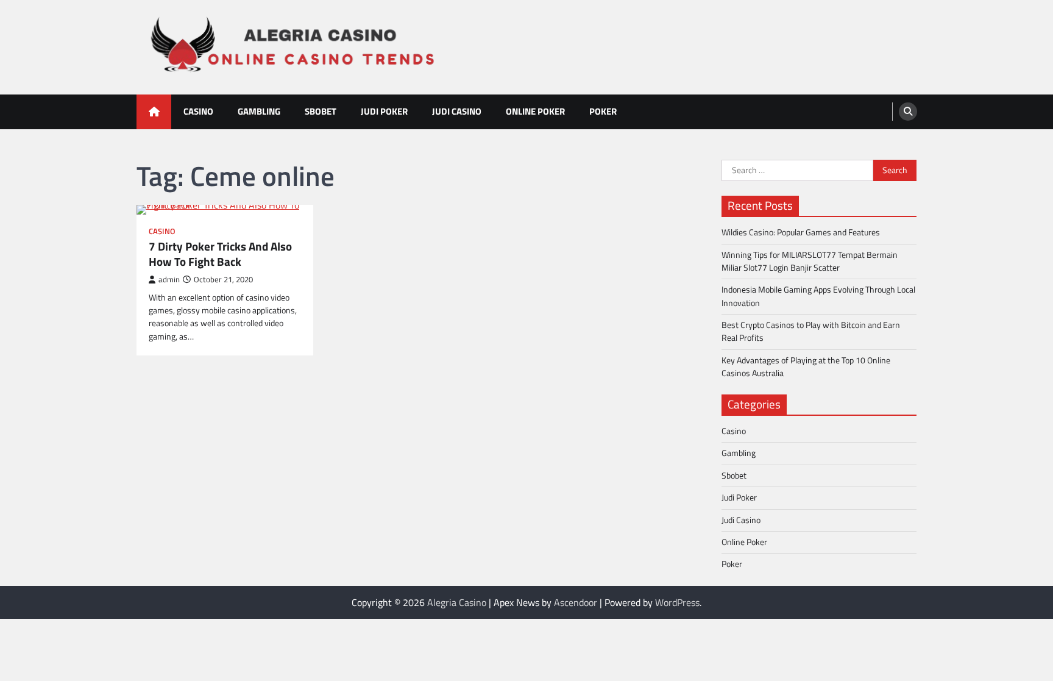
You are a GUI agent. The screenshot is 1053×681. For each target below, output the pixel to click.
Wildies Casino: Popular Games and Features (801, 232)
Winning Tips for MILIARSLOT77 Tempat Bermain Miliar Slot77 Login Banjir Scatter (810, 261)
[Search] (908, 111)
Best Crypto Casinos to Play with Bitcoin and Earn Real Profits (811, 331)
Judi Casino (456, 111)
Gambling (259, 111)
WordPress (677, 602)
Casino (198, 111)
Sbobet (320, 111)
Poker (603, 111)
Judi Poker (384, 111)
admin (169, 279)
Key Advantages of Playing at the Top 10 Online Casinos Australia (806, 367)
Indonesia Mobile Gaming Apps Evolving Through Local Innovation (818, 296)
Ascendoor (575, 602)
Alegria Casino (456, 602)
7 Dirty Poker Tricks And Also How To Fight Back (220, 254)
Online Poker (535, 111)
